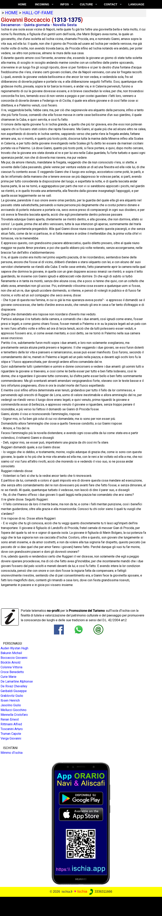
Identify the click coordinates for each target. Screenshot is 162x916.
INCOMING (42, 4)
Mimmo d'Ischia (12, 753)
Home (22, 4)
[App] (81, 823)
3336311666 (103, 891)
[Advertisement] (79, 906)
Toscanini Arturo (12, 729)
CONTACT (110, 4)
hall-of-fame (37, 12)
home (11, 12)
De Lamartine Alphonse (17, 681)
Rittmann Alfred (11, 724)
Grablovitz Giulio (12, 696)
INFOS (64, 4)
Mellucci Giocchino (13, 710)
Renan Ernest (10, 719)
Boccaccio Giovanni (14, 658)
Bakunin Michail (11, 653)
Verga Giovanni (11, 738)
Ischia (82, 891)
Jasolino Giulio (11, 705)
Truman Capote (11, 734)
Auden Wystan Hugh (14, 648)
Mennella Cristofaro (14, 715)
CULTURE (86, 4)
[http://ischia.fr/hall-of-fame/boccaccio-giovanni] (98, 629)
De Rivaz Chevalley (14, 686)
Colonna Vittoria (11, 667)
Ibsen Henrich (10, 700)
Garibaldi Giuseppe (14, 691)
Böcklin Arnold (10, 662)
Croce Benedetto (12, 672)
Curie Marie (8, 677)
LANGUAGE (136, 4)
